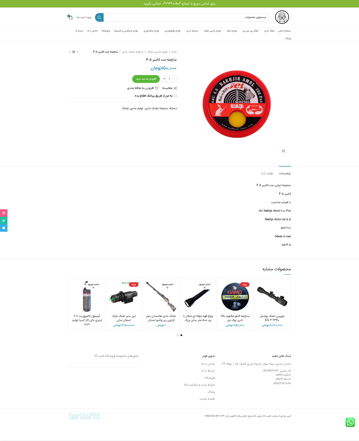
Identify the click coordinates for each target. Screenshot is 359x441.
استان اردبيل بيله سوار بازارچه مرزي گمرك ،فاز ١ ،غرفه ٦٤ (256, 364)
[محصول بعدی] (70, 52)
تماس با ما (208, 364)
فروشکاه (209, 378)
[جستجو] (99, 17)
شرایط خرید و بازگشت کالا (199, 385)
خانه (174, 52)
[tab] (285, 171)
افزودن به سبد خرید (146, 78)
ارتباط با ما (208, 371)
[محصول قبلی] (77, 52)
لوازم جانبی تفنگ (157, 52)
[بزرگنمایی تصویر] (283, 151)
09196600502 (171, 3)
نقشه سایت (207, 399)
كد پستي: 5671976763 (277, 371)
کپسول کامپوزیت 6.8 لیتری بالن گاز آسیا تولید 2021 (87, 320)
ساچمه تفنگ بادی (132, 52)
